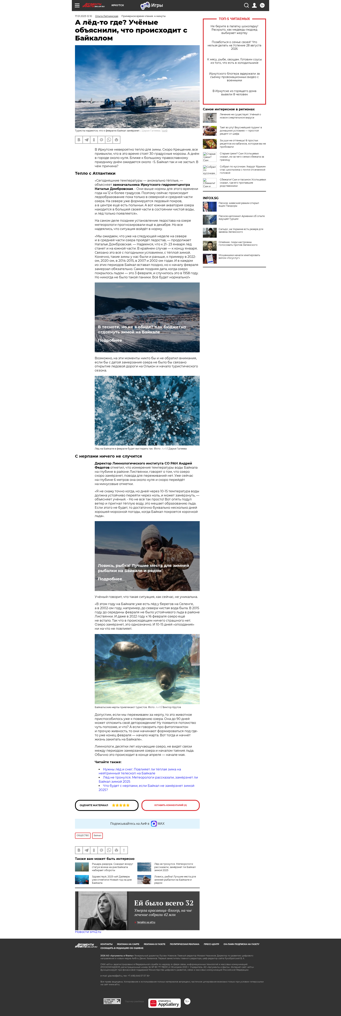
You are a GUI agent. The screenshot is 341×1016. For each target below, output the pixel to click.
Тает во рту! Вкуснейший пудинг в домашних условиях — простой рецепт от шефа (241, 130)
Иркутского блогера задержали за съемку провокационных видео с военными (234, 77)
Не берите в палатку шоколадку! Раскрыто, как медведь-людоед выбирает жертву (234, 30)
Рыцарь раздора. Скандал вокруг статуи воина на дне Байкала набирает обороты (112, 867)
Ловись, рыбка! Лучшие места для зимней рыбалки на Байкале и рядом (143, 568)
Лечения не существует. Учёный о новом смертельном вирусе (240, 116)
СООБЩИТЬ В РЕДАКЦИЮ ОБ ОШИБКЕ (121, 948)
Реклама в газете (154, 944)
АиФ (165, 130)
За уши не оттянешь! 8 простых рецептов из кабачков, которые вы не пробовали (243, 143)
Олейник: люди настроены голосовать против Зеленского (238, 243)
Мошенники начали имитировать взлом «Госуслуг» (239, 256)
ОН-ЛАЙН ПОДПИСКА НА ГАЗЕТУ (241, 944)
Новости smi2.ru (88, 932)
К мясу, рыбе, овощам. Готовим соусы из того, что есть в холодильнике (234, 61)
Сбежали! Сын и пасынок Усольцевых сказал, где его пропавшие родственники (243, 182)
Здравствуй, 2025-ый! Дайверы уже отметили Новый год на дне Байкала (112, 879)
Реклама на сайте (128, 944)
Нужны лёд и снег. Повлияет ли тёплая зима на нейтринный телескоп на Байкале (140, 771)
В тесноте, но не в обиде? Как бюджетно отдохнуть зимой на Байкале (142, 329)
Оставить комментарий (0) (170, 805)
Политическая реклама (184, 944)
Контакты (106, 944)
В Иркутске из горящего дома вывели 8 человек (234, 92)
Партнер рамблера (134, 1001)
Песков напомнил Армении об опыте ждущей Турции (242, 217)
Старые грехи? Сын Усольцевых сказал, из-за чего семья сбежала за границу (242, 156)
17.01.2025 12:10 (83, 16)
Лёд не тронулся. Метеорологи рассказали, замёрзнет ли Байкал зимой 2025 (175, 867)
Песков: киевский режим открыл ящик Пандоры (239, 204)
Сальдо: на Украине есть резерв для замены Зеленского (241, 230)
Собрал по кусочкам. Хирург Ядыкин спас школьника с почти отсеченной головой (243, 169)
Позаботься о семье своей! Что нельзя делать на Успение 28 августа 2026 (234, 45)
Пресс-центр (211, 944)
